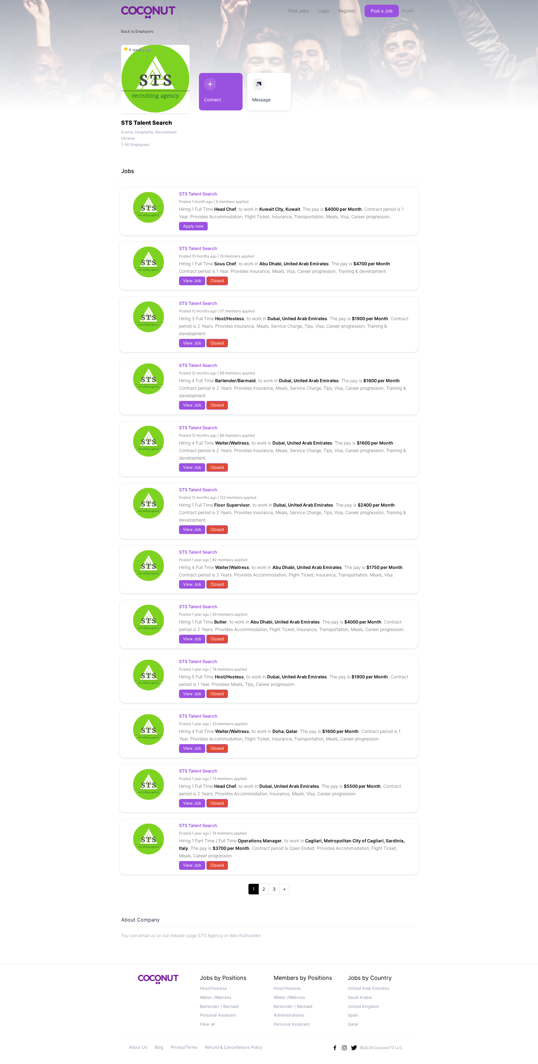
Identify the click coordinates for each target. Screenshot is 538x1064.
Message (261, 99)
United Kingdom (363, 1006)
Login (323, 10)
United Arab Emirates (368, 988)
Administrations (289, 1015)
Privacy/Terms (184, 1047)
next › (284, 889)
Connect (212, 99)
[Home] (148, 12)
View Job (192, 280)
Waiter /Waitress (215, 997)
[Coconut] (158, 981)
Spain (353, 1015)
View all (207, 1024)
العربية (408, 11)
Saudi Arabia (360, 997)
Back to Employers (137, 31)
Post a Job (382, 10)
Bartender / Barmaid (219, 1006)
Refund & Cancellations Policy (233, 1047)
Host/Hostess (213, 988)
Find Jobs (299, 10)
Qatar (353, 1024)
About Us (138, 1047)
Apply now (193, 226)
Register (346, 10)
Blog (159, 1047)
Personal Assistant (218, 1015)
